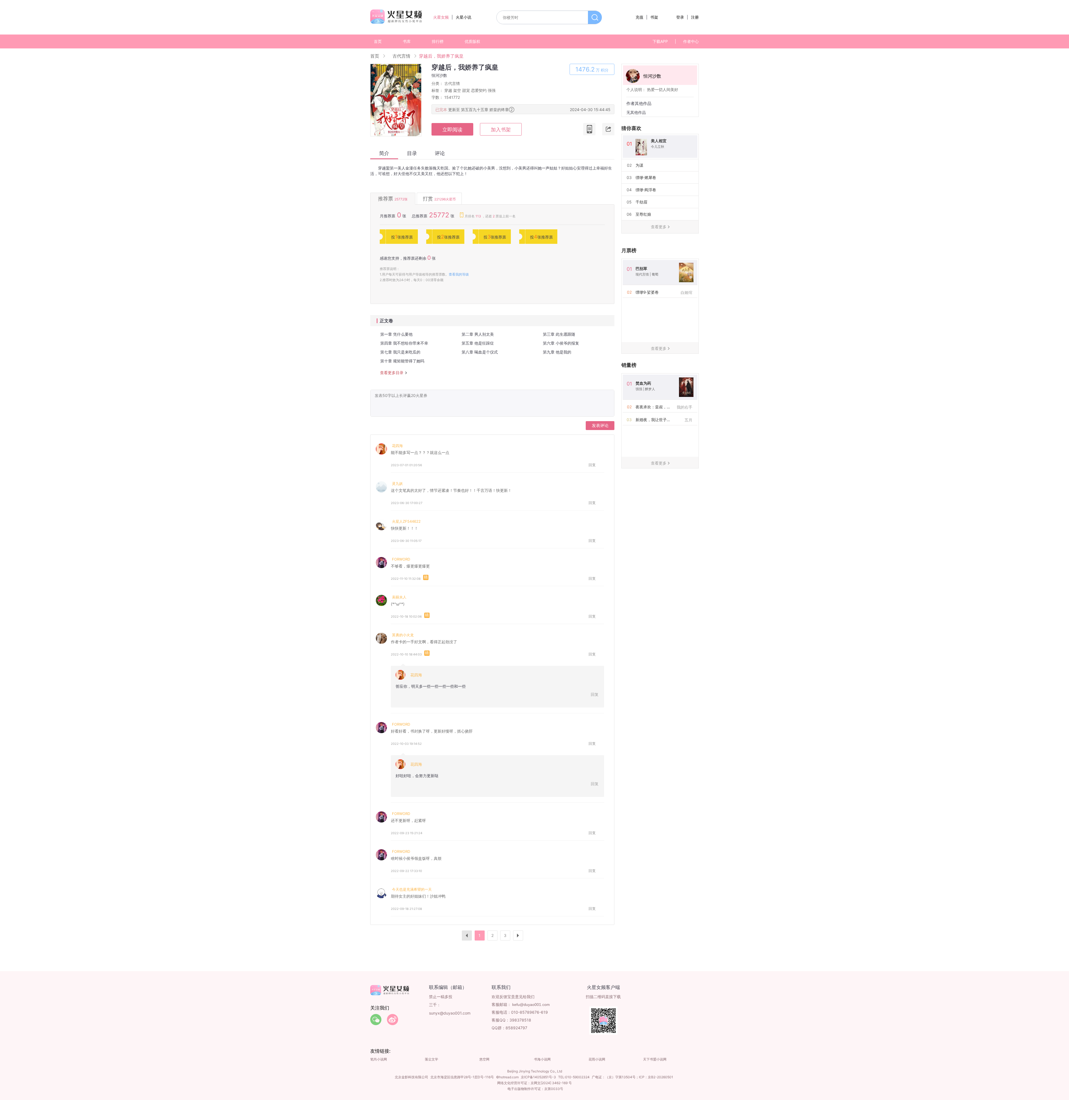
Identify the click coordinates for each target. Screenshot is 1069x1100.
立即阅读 (452, 129)
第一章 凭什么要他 (396, 334)
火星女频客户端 (603, 987)
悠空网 (484, 1059)
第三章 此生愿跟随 (559, 334)
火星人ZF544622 (406, 521)
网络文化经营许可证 (512, 1083)
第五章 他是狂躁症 (478, 343)
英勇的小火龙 (403, 635)
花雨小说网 (597, 1059)
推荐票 (393, 199)
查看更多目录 (391, 373)
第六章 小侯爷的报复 (561, 343)
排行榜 (437, 41)
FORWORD (401, 559)
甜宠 (466, 90)
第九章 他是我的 (557, 352)
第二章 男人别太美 (478, 334)
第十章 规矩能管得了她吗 (402, 361)
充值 (639, 17)
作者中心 (691, 41)
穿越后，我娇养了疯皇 (441, 56)
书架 (654, 17)
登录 (680, 17)
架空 (457, 90)
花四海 (397, 445)
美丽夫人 (399, 597)
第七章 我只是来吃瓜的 (400, 352)
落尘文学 (431, 1059)
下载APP (660, 41)
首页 (378, 41)
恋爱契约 (479, 90)
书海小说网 (542, 1059)
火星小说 (463, 17)
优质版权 (472, 41)
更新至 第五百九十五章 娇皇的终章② (481, 109)
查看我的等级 (459, 274)
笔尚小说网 (378, 1059)
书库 (407, 41)
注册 (695, 17)
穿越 (448, 90)
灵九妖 (397, 483)
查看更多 (658, 226)
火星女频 (441, 17)
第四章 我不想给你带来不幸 (404, 343)
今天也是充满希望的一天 (412, 889)
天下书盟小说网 (654, 1059)
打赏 (439, 199)
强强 (492, 90)
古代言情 (401, 56)
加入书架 (501, 129)
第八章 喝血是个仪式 (480, 352)
